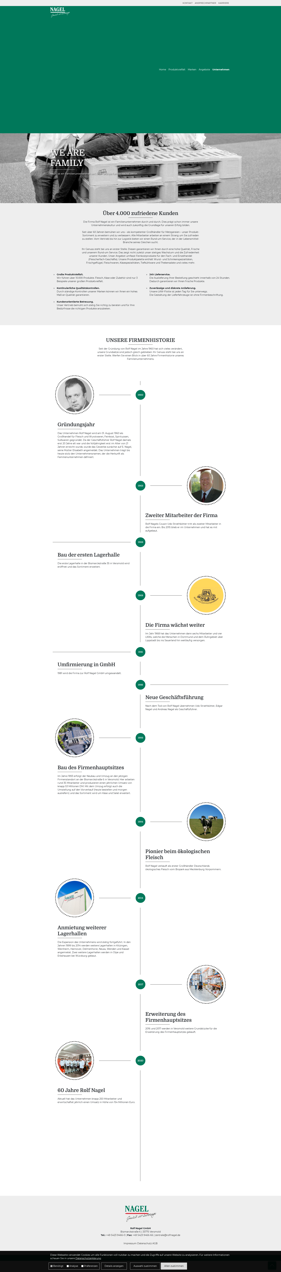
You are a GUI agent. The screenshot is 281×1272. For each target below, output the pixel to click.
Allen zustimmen (174, 1266)
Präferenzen (91, 1266)
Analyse (73, 1266)
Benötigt (58, 1266)
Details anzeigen (114, 1266)
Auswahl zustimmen (145, 1266)
